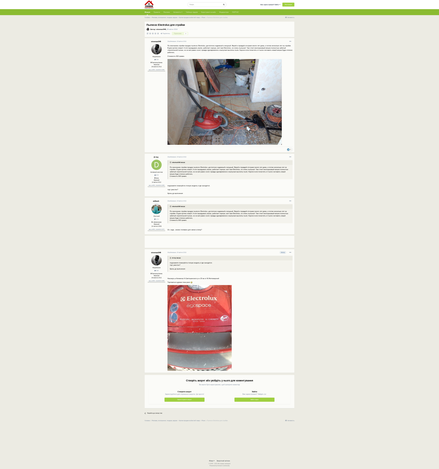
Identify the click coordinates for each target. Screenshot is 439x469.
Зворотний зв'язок (223, 461)
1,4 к (157, 219)
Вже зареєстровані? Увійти (269, 4)
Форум (147, 12)
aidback (156, 201)
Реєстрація (288, 4)
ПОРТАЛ (235, 12)
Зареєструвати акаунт (184, 399)
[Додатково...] (290, 41)
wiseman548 (161, 29)
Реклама (166, 12)
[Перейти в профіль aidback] (156, 209)
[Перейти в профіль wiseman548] (147, 29)
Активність (177, 12)
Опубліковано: (176, 41)
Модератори (224, 12)
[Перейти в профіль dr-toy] (156, 165)
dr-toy (156, 157)
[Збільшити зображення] (191, 282)
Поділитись (166, 33)
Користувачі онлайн (208, 12)
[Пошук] (223, 4)
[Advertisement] (209, 243)
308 (157, 59)
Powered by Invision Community (220, 465)
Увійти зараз (254, 399)
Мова (211, 461)
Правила (157, 12)
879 (157, 175)
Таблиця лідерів (192, 12)
